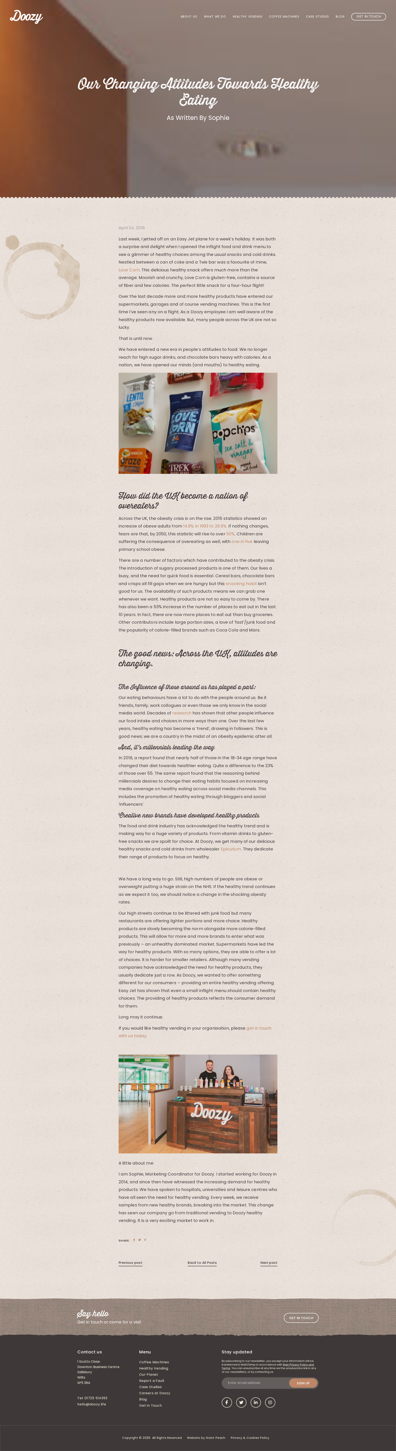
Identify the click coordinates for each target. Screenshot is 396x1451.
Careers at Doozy (154, 1393)
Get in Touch (369, 16)
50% (230, 534)
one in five (241, 542)
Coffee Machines (284, 16)
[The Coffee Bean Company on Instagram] (270, 1402)
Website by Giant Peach (206, 1438)
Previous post (130, 1262)
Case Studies (317, 16)
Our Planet (148, 1374)
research (181, 713)
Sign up (303, 1383)
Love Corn (129, 270)
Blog (340, 16)
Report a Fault (152, 1381)
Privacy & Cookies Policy (250, 1438)
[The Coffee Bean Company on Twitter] (241, 1402)
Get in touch (301, 1318)
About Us (189, 16)
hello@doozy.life (91, 1404)
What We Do (215, 16)
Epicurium (231, 849)
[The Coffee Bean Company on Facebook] (227, 1402)
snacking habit (241, 584)
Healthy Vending (248, 16)
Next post (268, 1262)
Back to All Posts (202, 1262)
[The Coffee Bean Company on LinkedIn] (256, 1402)
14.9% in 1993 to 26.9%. (205, 526)
